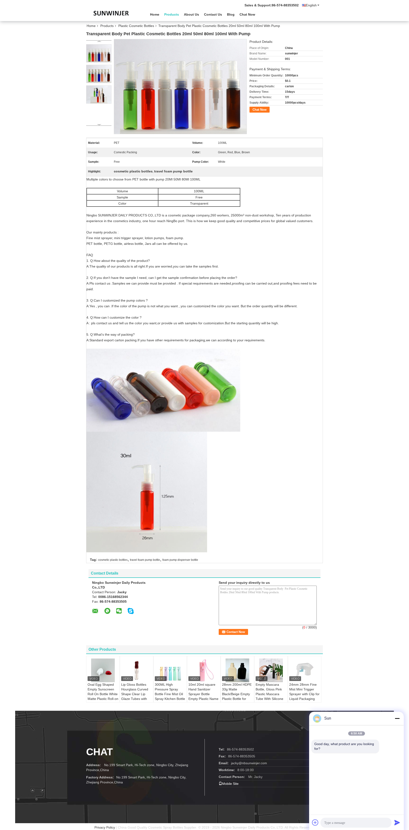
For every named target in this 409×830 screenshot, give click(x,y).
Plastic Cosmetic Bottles (136, 25)
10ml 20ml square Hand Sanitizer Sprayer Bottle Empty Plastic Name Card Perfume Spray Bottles (203, 696)
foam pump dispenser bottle (180, 560)
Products (171, 14)
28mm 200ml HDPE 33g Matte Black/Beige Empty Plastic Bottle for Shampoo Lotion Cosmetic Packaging (237, 696)
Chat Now (247, 14)
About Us (191, 14)
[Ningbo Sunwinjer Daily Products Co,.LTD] (112, 14)
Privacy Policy (104, 827)
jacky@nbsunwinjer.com (249, 763)
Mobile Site (230, 784)
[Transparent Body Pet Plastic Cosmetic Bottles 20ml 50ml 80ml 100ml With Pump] (98, 53)
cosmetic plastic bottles (113, 560)
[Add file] (315, 822)
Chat (99, 751)
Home (154, 14)
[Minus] (397, 718)
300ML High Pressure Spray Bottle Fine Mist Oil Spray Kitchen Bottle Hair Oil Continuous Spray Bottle (170, 696)
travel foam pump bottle (145, 560)
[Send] (397, 822)
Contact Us (213, 14)
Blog (231, 14)
